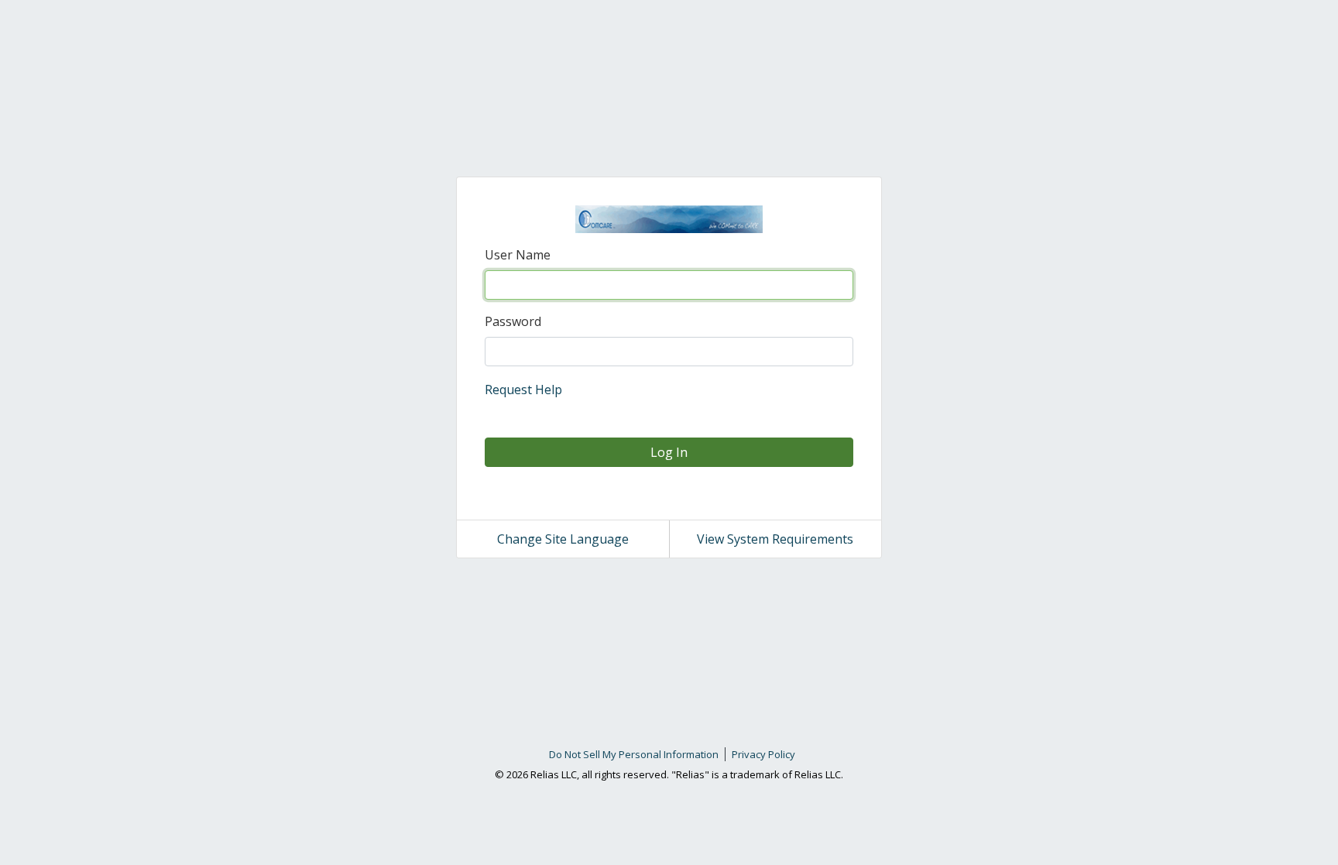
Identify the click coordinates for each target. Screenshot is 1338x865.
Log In (669, 452)
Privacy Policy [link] (763, 754)
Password (513, 321)
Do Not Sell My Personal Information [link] (634, 754)
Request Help (523, 389)
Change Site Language (563, 538)
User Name (518, 254)
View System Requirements (775, 538)
